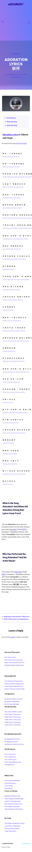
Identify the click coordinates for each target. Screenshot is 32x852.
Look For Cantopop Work (13, 801)
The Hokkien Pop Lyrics (12, 806)
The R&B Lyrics (9, 765)
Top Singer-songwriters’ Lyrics (14, 823)
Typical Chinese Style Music (14, 809)
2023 (25, 74)
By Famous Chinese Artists (13, 699)
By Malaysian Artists (11, 741)
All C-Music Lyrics (10, 657)
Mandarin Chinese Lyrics (13, 796)
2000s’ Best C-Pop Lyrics (13, 717)
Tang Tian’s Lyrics (10, 831)
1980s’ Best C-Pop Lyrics (13, 722)
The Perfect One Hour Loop (13, 660)
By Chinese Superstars (12, 701)
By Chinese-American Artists (14, 744)
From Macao (9, 788)
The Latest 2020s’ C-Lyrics (13, 712)
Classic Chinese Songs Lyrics (14, 684)
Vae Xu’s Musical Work (12, 828)
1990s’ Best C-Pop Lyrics (13, 719)
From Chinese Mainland (12, 780)
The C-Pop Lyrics (10, 754)
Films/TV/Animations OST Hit (14, 662)
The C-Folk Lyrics (10, 757)
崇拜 (24, 529)
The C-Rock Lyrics (10, 759)
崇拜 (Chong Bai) (21, 143)
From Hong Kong (10, 783)
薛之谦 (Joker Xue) (14, 74)
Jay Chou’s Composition (12, 826)
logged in (13, 637)
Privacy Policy (6, 847)
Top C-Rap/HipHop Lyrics (13, 762)
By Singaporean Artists (12, 739)
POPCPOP (10, 843)
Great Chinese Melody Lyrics (14, 686)
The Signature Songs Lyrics (14, 681)
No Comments (17, 77)
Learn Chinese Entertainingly (14, 799)
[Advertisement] (16, 25)
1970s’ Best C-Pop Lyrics (13, 725)
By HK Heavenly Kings (12, 704)
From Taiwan (9, 786)
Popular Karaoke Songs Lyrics (14, 665)
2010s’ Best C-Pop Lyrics (13, 714)
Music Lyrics (16, 53)
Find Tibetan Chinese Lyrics (14, 804)
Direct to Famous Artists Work (14, 689)
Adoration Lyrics (10, 134)
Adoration (13, 529)
